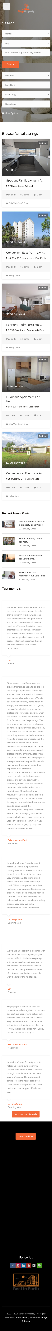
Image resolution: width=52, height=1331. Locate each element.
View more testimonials (26, 1114)
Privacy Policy (22, 1317)
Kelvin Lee (13, 496)
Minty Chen (14, 275)
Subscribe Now (25, 1136)
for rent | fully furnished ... (24, 325)
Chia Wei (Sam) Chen (18, 203)
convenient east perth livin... (25, 252)
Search (10, 64)
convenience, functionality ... (25, 473)
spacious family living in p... (24, 180)
